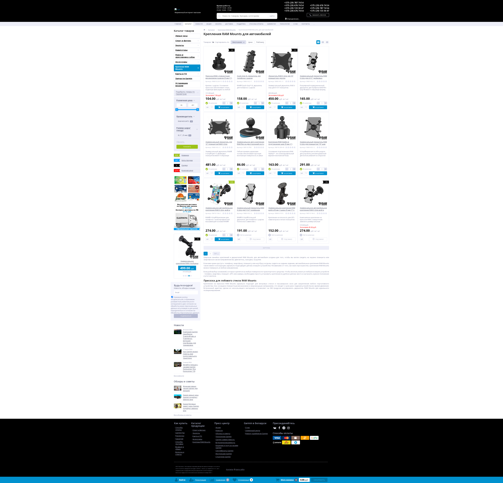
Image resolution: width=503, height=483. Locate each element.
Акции (208, 24)
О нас (295, 24)
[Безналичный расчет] (305, 438)
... (314, 24)
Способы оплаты (256, 24)
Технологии (285, 24)
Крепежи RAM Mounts (182, 67)
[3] (187, 275)
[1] (183, 275)
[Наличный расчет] (295, 438)
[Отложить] (212, 107)
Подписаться (186, 316)
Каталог (188, 24)
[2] (185, 275)
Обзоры (218, 24)
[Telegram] (284, 428)
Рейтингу (260, 42)
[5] (191, 275)
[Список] (323, 42)
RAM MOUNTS (185, 121)
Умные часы (181, 36)
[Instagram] (288, 428)
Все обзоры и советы (183, 415)
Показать (187, 147)
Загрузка (266, 248)
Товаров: (207, 42)
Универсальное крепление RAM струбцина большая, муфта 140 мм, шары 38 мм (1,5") (187, 262)
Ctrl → (216, 253)
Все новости (179, 376)
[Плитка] (318, 42)
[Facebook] (279, 428)
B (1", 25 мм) (184, 135)
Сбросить (180, 142)
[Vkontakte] (275, 428)
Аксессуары (181, 62)
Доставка (229, 24)
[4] (189, 275)
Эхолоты (179, 45)
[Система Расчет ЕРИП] (286, 442)
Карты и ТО (181, 74)
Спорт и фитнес (183, 40)
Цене (250, 42)
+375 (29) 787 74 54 (294, 2)
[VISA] (277, 438)
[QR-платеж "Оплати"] (277, 442)
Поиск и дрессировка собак (185, 56)
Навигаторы (181, 50)
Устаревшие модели (181, 84)
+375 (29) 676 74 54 (294, 5)
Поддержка (241, 24)
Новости (199, 24)
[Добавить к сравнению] (207, 107)
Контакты (306, 24)
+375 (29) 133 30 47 (294, 8)
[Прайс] (327, 42)
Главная (178, 24)
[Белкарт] (295, 442)
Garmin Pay (271, 24)
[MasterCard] (286, 438)
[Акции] (204, 30)
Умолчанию (237, 42)
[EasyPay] (314, 438)
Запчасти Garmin (183, 78)
